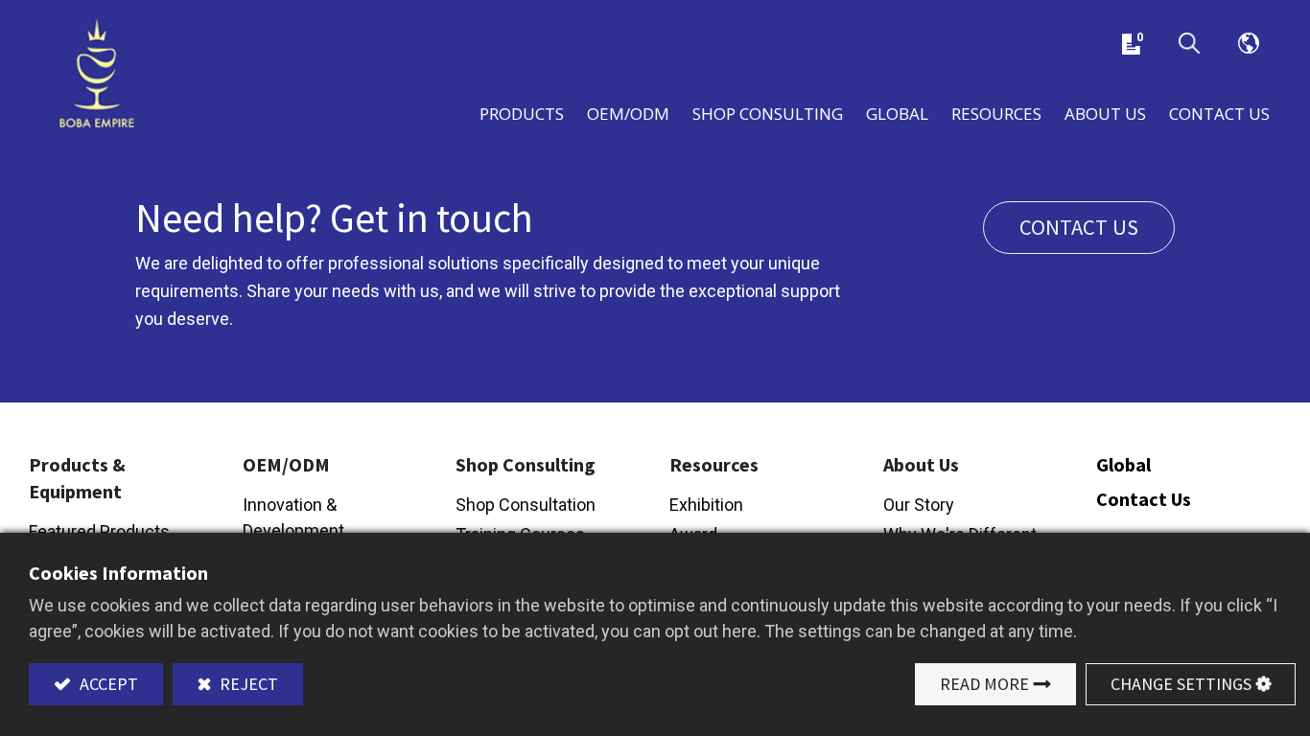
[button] (1189, 44)
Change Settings (1181, 684)
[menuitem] (897, 111)
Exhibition (706, 504)
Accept (107, 684)
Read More (984, 684)
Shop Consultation (526, 504)
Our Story (918, 504)
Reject (247, 684)
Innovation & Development (293, 517)
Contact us (1078, 227)
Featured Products (99, 531)
